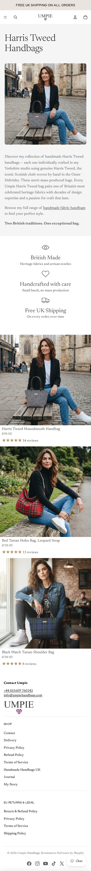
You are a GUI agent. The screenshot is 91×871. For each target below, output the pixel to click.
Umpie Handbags (29, 853)
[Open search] (15, 17)
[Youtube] (45, 863)
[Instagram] (37, 863)
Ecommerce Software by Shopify (62, 853)
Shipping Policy (15, 833)
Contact (9, 733)
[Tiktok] (53, 863)
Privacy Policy (14, 748)
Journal (9, 777)
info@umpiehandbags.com (23, 695)
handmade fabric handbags (64, 208)
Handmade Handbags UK (22, 770)
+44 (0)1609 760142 (18, 690)
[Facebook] (29, 863)
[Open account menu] (75, 17)
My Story (11, 784)
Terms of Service (16, 762)
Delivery (10, 740)
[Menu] (5, 17)
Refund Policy (14, 755)
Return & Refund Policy (21, 811)
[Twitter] (62, 863)
